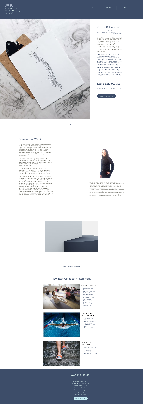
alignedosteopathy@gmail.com (14, 12)
